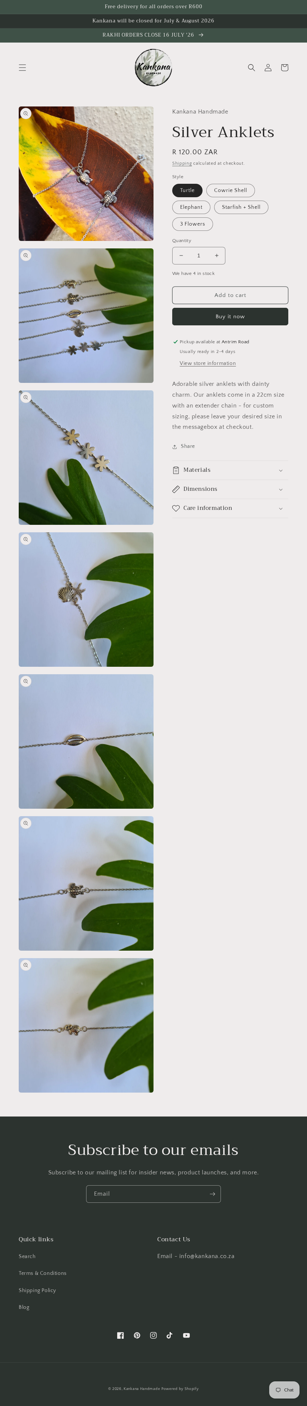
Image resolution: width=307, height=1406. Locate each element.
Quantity (181, 240)
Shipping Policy (37, 1291)
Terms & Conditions (43, 1273)
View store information (208, 363)
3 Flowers (192, 224)
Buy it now (230, 316)
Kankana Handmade (142, 1389)
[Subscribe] (212, 1194)
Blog (24, 1307)
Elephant (191, 207)
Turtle (187, 190)
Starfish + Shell (241, 207)
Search (27, 1257)
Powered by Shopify (180, 1389)
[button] (22, 67)
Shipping (182, 163)
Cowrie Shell (230, 190)
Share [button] (188, 446)
